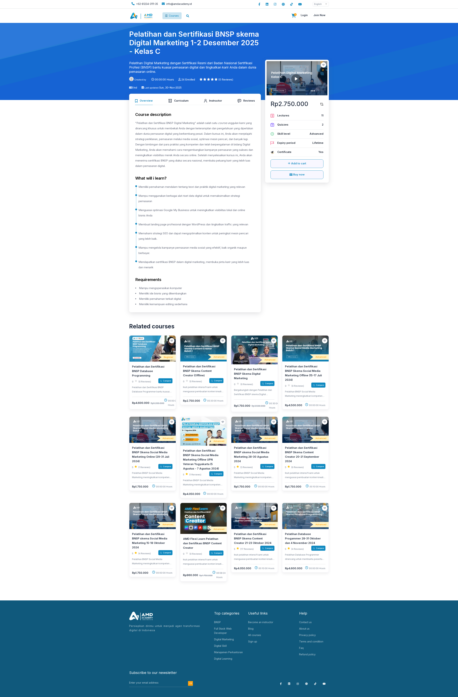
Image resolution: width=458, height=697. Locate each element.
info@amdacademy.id (179, 3)
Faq (301, 647)
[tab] (144, 100)
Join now (319, 15)
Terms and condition (311, 641)
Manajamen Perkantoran (228, 652)
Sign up (252, 641)
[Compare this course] (321, 104)
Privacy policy (307, 635)
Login (304, 15)
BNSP (217, 622)
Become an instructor (260, 622)
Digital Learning (223, 658)
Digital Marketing (224, 639)
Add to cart (298, 163)
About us (304, 628)
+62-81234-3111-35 (146, 3)
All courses (254, 635)
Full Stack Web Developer (223, 630)
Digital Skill (220, 645)
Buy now (299, 174)
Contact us (305, 622)
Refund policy (307, 654)
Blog (251, 628)
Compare (167, 381)
